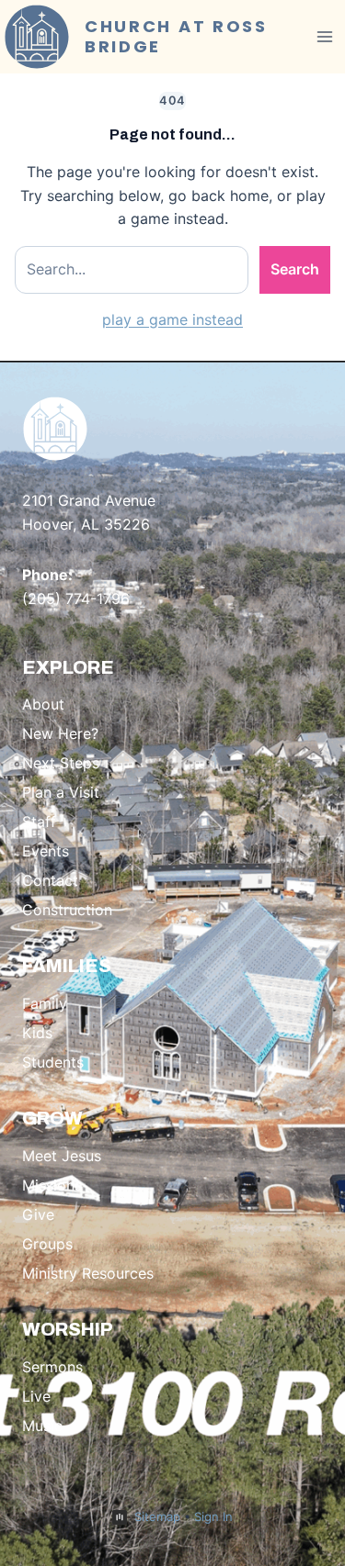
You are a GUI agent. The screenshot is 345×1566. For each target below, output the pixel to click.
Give (38, 1214)
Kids (37, 1032)
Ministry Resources (88, 1273)
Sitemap (157, 1516)
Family (44, 1003)
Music (42, 1425)
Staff (39, 821)
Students (53, 1062)
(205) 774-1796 (76, 598)
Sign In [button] (213, 1516)
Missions (52, 1185)
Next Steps (60, 763)
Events (45, 851)
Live (36, 1396)
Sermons (52, 1367)
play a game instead (172, 319)
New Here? (60, 733)
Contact (50, 880)
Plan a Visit (60, 792)
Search (294, 269)
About (43, 704)
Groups (47, 1244)
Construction (67, 909)
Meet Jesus (61, 1156)
